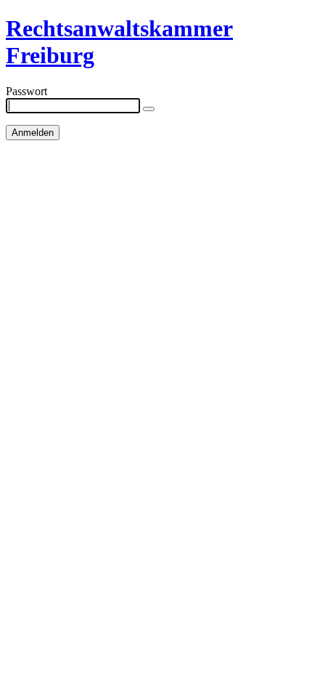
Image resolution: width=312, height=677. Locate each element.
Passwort (26, 91)
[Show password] (149, 109)
